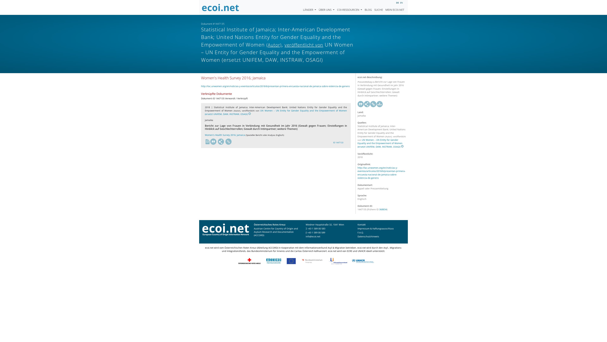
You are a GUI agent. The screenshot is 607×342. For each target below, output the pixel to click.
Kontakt (362, 224)
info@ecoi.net (313, 236)
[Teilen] (221, 142)
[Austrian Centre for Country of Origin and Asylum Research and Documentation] (274, 260)
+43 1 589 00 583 (316, 228)
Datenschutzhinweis (368, 236)
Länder (308, 10)
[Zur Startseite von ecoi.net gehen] (220, 7)
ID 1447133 (338, 142)
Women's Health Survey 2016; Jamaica (225, 134)
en (401, 2)
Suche (378, 10)
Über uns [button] (325, 10)
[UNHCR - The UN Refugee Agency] (363, 260)
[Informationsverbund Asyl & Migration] (337, 260)
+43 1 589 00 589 (316, 232)
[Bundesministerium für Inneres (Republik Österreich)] (312, 260)
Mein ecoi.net (394, 10)
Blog (368, 10)
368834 (383, 209)
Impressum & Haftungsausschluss (376, 228)
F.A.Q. (361, 232)
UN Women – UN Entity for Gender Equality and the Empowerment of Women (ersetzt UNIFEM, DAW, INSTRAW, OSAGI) (380, 143)
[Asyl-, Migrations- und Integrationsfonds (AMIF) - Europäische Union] (291, 260)
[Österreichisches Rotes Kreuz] (249, 260)
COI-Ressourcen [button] (348, 10)
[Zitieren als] (213, 142)
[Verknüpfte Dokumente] (380, 104)
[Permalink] (228, 142)
